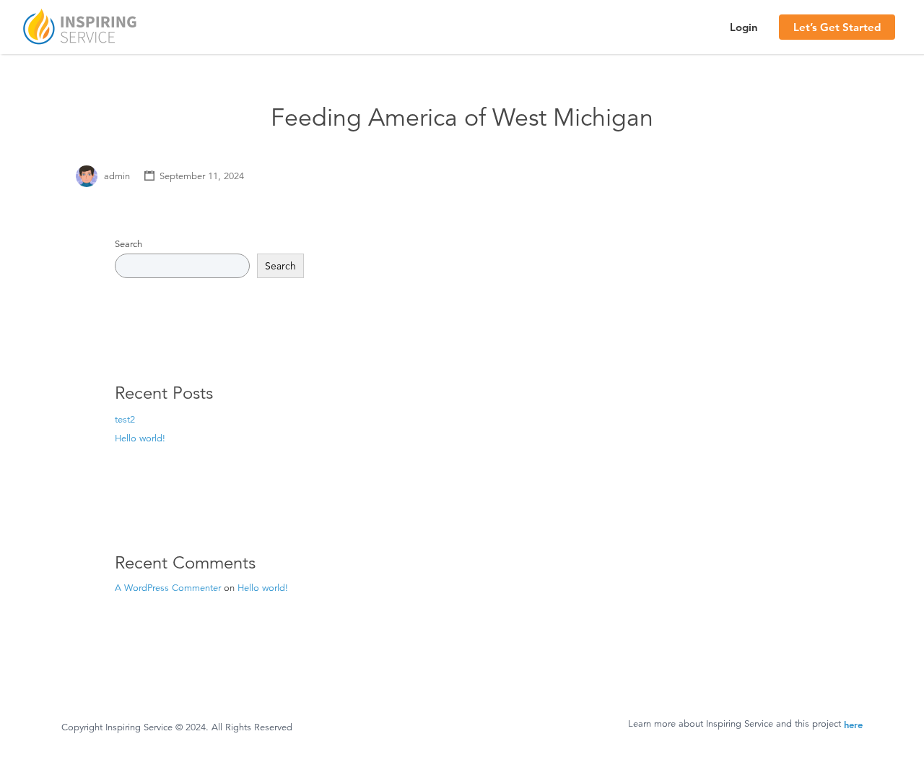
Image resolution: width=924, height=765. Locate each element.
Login (744, 27)
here (853, 724)
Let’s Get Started (837, 27)
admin (117, 176)
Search (128, 244)
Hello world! (140, 438)
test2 (125, 419)
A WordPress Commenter (168, 588)
